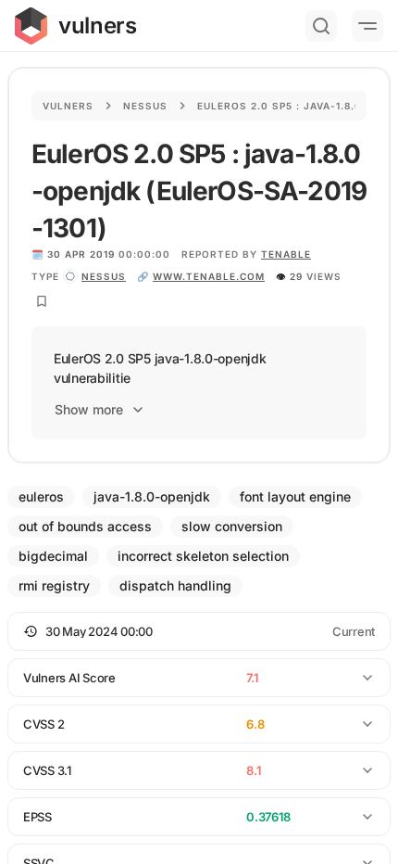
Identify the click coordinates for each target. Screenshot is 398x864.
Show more (89, 409)
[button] (199, 631)
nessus (103, 276)
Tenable (286, 254)
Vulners (68, 105)
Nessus (145, 105)
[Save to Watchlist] (41, 301)
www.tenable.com (209, 276)
